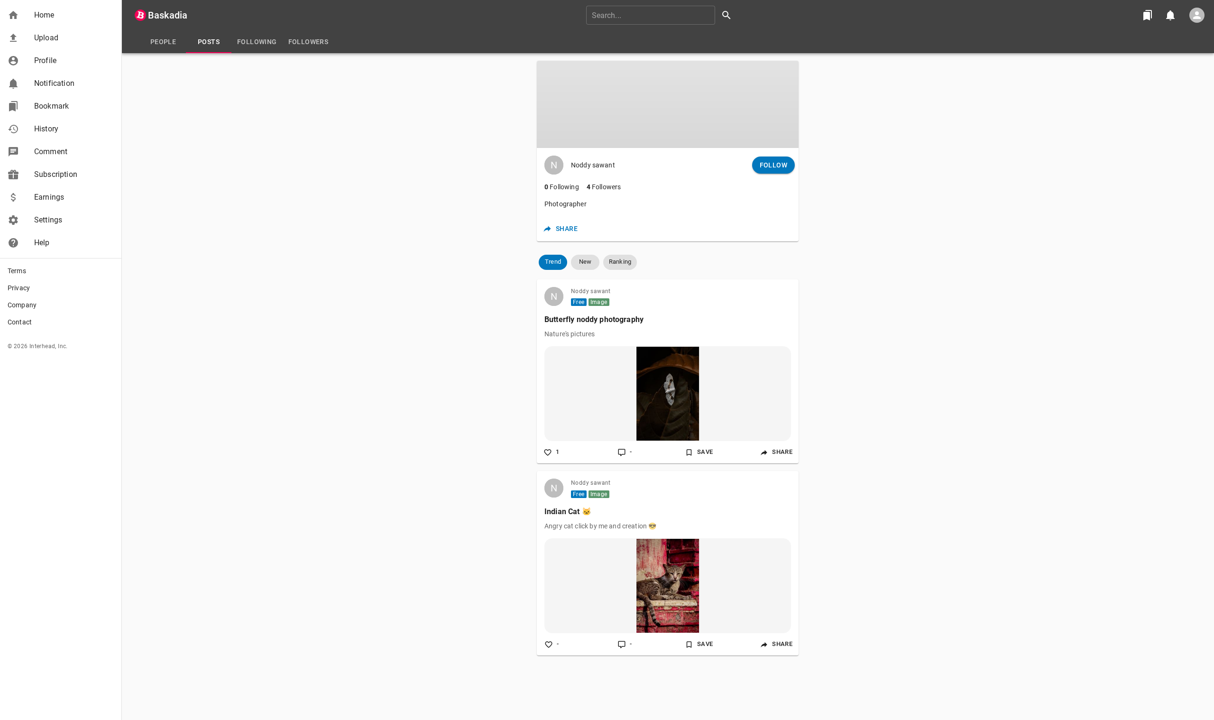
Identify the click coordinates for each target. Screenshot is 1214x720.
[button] (60, 15)
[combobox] (662, 15)
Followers (604, 187)
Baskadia (167, 15)
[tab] (163, 41)
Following (561, 187)
